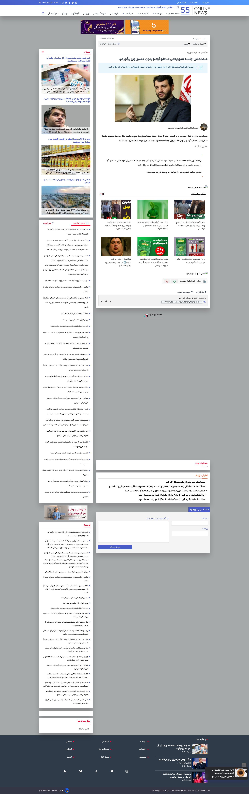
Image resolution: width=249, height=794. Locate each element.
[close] (244, 765)
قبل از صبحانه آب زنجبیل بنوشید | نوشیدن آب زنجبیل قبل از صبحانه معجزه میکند (66, 345)
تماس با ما (194, 2)
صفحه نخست (172, 13)
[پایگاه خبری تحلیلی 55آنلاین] (195, 10)
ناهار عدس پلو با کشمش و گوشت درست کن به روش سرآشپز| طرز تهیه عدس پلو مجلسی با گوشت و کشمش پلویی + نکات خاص (122, 7)
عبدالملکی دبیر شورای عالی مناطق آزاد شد (185, 482)
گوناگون (76, 13)
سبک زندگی (54, 13)
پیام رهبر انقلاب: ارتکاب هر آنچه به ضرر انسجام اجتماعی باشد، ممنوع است (66, 461)
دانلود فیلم (84, 728)
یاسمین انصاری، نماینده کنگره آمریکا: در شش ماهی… (177, 775)
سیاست (129, 13)
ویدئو (65, 13)
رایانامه (205, 528)
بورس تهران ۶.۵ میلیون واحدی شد (75, 320)
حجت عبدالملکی (184, 292)
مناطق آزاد (200, 292)
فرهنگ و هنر (100, 13)
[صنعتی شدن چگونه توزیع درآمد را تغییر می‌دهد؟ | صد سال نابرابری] (66, 200)
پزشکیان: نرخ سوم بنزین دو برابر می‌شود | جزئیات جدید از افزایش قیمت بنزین (67, 400)
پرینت (185, 44)
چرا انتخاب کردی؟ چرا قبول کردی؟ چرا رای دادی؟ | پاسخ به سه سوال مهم (171, 495)
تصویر (70, 757)
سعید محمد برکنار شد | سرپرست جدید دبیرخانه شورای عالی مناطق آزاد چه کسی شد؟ (165, 490)
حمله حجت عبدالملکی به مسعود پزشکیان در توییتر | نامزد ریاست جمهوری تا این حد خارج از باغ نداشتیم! (157, 486)
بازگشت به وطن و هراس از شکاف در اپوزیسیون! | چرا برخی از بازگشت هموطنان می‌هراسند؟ (67, 100)
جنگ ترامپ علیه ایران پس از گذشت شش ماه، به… (175, 761)
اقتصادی (145, 13)
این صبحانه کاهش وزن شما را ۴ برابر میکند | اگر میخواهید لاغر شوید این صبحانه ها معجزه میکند (65, 356)
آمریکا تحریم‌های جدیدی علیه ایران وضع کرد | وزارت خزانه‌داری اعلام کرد (66, 494)
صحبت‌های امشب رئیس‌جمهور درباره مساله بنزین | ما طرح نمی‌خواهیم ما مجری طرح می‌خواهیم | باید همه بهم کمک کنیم (65, 422)
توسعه (159, 13)
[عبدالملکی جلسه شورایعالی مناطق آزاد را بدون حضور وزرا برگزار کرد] (107, 301)
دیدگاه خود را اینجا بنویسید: (157, 518)
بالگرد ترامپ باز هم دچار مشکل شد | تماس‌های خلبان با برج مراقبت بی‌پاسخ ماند (66, 444)
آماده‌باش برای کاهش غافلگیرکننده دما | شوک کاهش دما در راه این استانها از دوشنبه (65, 334)
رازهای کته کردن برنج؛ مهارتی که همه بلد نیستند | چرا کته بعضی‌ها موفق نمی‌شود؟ (68, 483)
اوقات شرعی (181, 2)
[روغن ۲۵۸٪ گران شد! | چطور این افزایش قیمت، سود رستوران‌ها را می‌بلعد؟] (66, 160)
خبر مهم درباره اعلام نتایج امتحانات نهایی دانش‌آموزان (69, 326)
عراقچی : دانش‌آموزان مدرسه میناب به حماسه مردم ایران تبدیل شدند (65, 289)
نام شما (205, 518)
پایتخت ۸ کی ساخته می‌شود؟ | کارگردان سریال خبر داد (69, 453)
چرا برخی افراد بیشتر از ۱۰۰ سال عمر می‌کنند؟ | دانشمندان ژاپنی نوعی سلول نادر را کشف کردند (65, 389)
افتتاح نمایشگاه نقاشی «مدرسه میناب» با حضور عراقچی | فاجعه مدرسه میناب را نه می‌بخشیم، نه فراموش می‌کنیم (67, 411)
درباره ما (206, 2)
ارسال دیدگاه (115, 547)
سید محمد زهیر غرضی (188, 127)
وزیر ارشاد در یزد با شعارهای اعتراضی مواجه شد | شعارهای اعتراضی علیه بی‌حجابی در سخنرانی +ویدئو (67, 433)
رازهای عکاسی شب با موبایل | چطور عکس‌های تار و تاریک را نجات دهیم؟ (65, 472)
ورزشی (87, 13)
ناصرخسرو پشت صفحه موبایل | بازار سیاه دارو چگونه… (174, 747)
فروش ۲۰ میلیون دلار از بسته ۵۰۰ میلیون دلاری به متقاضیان (66, 280)
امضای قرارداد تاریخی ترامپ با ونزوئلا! (74, 313)
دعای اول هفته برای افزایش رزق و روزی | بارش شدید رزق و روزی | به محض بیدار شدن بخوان (65, 367)
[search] (43, 14)
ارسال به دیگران (198, 44)
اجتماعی (114, 13)
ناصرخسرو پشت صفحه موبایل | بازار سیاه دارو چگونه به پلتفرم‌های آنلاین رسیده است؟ (68, 59)
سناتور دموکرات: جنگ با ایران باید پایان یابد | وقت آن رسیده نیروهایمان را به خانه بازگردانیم (66, 378)
